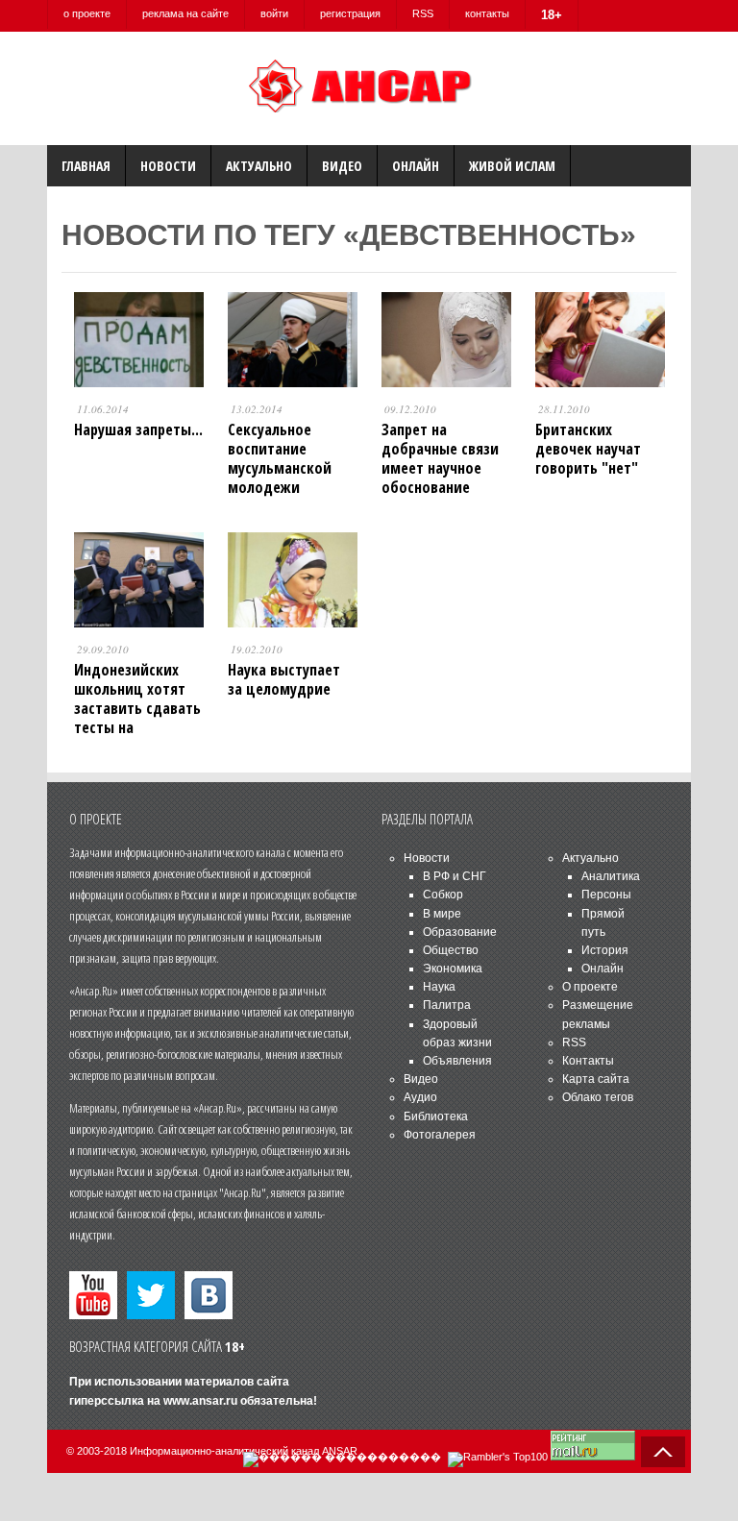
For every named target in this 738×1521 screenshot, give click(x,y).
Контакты (588, 1060)
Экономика (452, 968)
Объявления (457, 1060)
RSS (422, 13)
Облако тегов (597, 1097)
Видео (342, 166)
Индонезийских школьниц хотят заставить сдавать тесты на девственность (137, 708)
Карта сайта (595, 1079)
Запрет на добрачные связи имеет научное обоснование (440, 458)
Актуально (259, 166)
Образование (460, 932)
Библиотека (436, 1116)
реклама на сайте (185, 13)
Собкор (443, 894)
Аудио (420, 1097)
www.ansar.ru (200, 1401)
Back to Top (663, 1451)
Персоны (606, 894)
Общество (451, 950)
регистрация (350, 13)
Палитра (447, 1005)
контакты (487, 13)
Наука (439, 987)
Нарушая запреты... (138, 429)
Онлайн (415, 166)
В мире (442, 913)
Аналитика (610, 876)
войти (274, 13)
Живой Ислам (512, 166)
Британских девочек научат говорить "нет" (588, 448)
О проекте (590, 987)
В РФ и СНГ (454, 876)
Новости (168, 166)
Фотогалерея (440, 1134)
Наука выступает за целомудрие (284, 679)
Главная (86, 166)
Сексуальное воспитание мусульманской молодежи (280, 458)
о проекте (87, 13)
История (604, 950)
